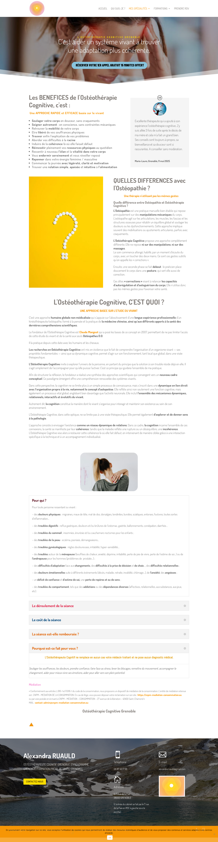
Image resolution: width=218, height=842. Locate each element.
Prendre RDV (181, 8)
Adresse (119, 787)
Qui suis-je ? (118, 8)
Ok (110, 837)
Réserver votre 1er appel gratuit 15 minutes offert (110, 65)
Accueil (102, 8)
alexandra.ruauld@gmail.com (172, 769)
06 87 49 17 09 (120, 769)
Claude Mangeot (88, 332)
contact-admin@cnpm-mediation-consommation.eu (61, 702)
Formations (160, 8)
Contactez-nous (34, 781)
